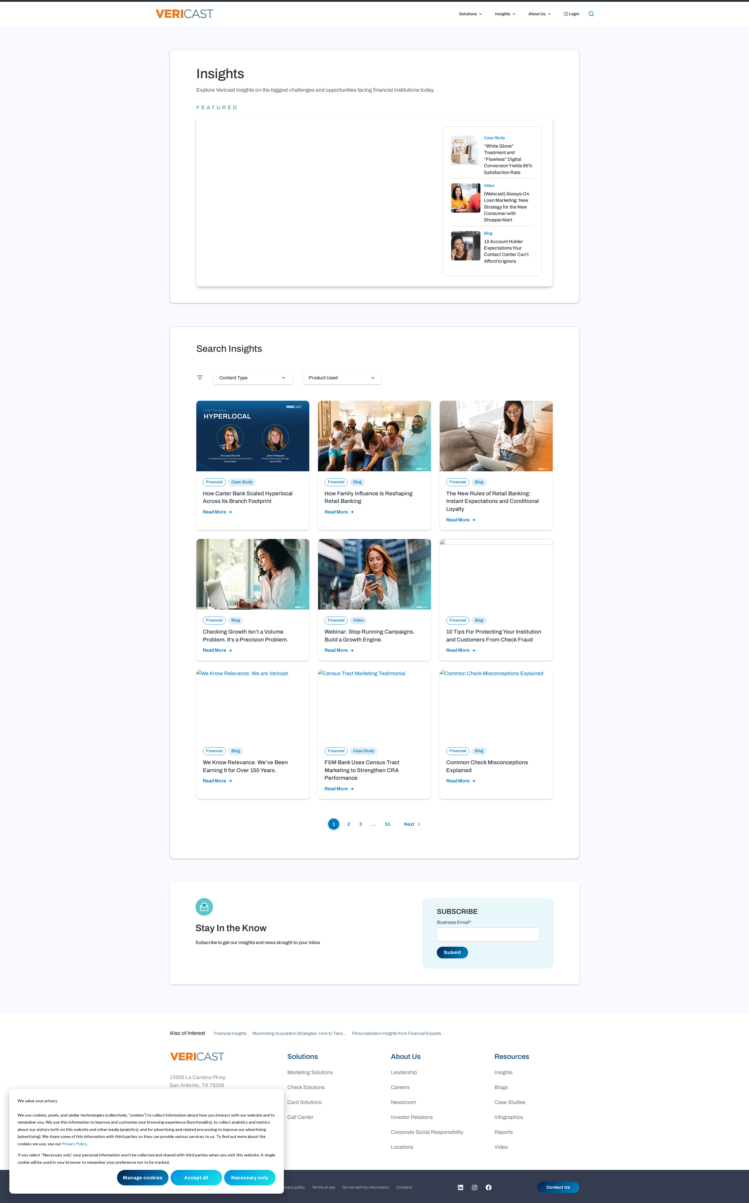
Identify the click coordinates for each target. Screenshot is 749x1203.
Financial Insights (230, 1033)
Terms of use (323, 1187)
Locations (402, 1147)
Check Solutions (306, 1087)
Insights (502, 14)
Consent (404, 1187)
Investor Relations (412, 1117)
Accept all (196, 1177)
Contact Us (558, 1187)
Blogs (501, 1087)
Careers (400, 1087)
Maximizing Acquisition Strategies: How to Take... (299, 1033)
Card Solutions (304, 1102)
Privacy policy (292, 1187)
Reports (503, 1132)
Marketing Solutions (310, 1072)
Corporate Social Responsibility (427, 1132)
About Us (537, 14)
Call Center (300, 1117)
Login (573, 14)
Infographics (508, 1117)
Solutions (468, 14)
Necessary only (250, 1177)
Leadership (404, 1072)
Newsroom (403, 1102)
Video (501, 1147)
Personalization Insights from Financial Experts (396, 1033)
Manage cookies (142, 1177)
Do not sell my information (365, 1187)
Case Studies (509, 1102)
